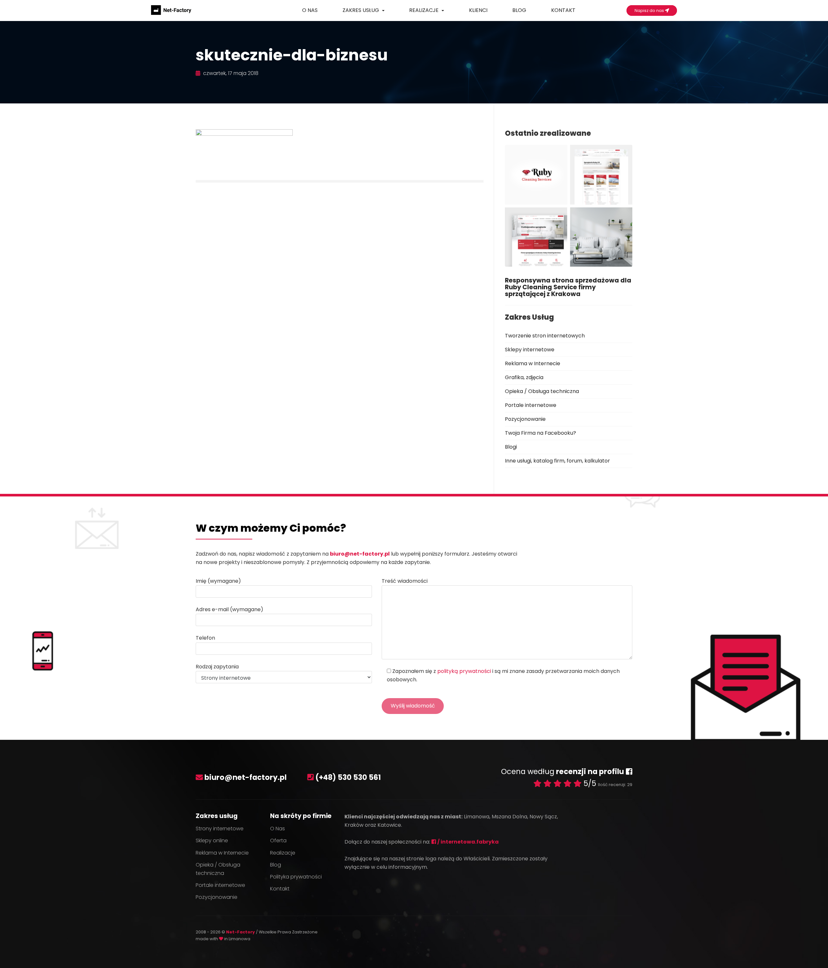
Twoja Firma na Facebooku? (540, 433)
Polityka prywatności (296, 876)
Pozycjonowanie (525, 419)
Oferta (278, 840)
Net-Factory (241, 932)
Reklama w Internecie (532, 363)
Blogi (511, 447)
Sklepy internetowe (529, 349)
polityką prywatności (464, 671)
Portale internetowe (530, 405)
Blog (519, 10)
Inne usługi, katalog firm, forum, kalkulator (557, 460)
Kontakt (563, 10)
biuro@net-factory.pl (360, 554)
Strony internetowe (220, 828)
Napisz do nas (650, 10)
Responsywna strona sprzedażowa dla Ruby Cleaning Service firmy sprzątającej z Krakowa (568, 287)
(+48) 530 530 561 (348, 777)
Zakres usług (361, 10)
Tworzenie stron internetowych (545, 335)
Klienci (478, 10)
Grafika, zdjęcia (524, 377)
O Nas (310, 10)
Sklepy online (212, 840)
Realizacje (424, 10)
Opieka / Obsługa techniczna (542, 391)
